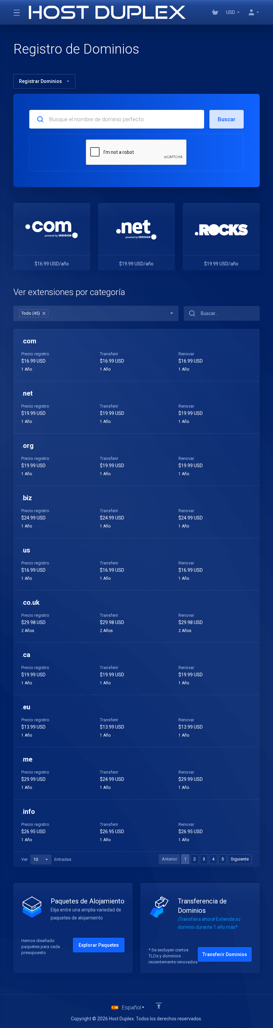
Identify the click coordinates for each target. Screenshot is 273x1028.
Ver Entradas (46, 859)
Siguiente (240, 859)
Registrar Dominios (40, 81)
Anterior (169, 859)
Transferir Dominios (224, 954)
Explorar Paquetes (99, 945)
